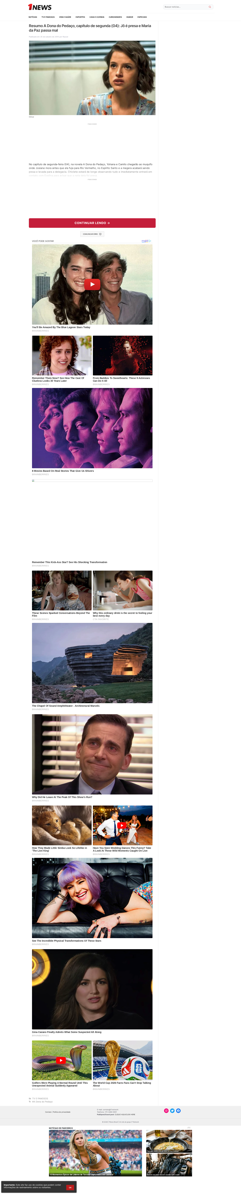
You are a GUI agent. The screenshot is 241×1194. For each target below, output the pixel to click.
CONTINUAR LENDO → (92, 223)
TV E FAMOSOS (48, 17)
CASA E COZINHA (96, 17)
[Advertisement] (92, 142)
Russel (65, 37)
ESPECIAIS (142, 17)
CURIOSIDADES (115, 17)
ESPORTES (80, 17)
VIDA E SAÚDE (65, 17)
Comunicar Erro (90, 234)
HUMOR (129, 17)
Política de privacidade (61, 1112)
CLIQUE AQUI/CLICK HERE (125, 1114)
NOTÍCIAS (33, 17)
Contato (48, 1112)
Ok (70, 1187)
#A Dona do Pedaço (42, 1101)
